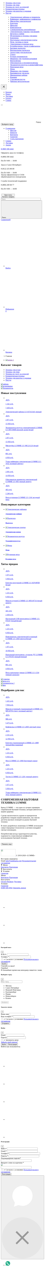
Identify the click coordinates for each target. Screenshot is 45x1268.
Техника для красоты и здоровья (18, 11)
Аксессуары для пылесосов (21, 52)
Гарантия (13, 137)
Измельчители (15, 27)
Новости (13, 133)
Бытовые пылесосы (18, 48)
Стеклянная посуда (17, 79)
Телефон (5, 957)
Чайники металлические (19, 81)
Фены (12, 69)
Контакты (14, 135)
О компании (10, 128)
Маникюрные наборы (18, 75)
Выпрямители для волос (19, 73)
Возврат (10, 882)
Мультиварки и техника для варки (23, 36)
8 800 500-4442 (7, 888)
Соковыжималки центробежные (23, 30)
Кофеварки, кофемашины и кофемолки (25, 19)
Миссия (13, 130)
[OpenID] (23, 1137)
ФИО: (4, 1149)
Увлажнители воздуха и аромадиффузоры (26, 65)
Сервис (8, 100)
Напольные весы (16, 67)
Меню (5, 865)
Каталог (9, 92)
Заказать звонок (19, 888)
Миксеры (14, 25)
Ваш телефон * (7, 1017)
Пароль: (4, 1156)
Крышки (13, 77)
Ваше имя (5, 1014)
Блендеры (14, 23)
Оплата (8, 98)
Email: (4, 1151)
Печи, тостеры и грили (19, 42)
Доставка (9, 96)
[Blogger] (23, 1119)
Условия (6, 871)
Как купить (7, 869)
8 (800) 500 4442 (7, 149)
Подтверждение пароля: (11, 1158)
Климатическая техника (15, 9)
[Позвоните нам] (8, 1265)
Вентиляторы (15, 61)
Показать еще (7, 844)
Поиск (8, 94)
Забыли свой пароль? (9, 1042)
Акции (8, 145)
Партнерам (13, 867)
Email (3, 1035)
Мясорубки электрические (20, 21)
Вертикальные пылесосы (20, 50)
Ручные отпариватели (18, 56)
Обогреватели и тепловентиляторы (24, 63)
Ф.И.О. (4, 954)
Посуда (8, 13)
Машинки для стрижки (19, 71)
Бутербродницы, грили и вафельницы (25, 46)
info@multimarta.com (14, 861)
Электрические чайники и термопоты (25, 17)
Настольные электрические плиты (23, 40)
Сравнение (5, 220)
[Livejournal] (23, 1066)
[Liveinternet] (23, 1102)
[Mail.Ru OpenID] (23, 1084)
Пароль (4, 1037)
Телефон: (5, 1154)
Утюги (12, 54)
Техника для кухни (13, 3)
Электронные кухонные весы (21, 44)
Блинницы (14, 38)
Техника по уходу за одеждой (17, 7)
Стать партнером (17, 139)
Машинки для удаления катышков (23, 59)
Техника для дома (13, 5)
